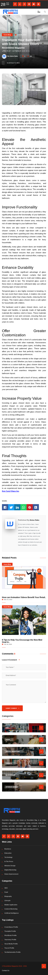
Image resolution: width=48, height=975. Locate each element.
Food (6, 892)
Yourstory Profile (10, 939)
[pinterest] (38, 4)
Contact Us (5, 970)
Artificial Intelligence (11, 913)
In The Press (8, 861)
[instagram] (24, 4)
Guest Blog (7, 34)
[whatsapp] (20, 4)
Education (7, 853)
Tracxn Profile (9, 948)
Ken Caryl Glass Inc (10, 491)
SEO (6, 888)
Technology (8, 857)
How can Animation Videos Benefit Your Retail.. (24, 597)
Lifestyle (7, 900)
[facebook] (15, 4)
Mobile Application (10, 905)
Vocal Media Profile (11, 944)
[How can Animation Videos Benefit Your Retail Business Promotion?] (24, 577)
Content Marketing (10, 909)
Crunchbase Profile (11, 927)
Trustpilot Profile (10, 931)
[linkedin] (29, 4)
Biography (8, 896)
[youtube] (34, 4)
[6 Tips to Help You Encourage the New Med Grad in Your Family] (24, 620)
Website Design (9, 866)
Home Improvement (11, 874)
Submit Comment (11, 708)
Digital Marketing (10, 870)
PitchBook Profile (10, 935)
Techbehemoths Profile (12, 952)
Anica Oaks (34, 520)
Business (7, 849)
